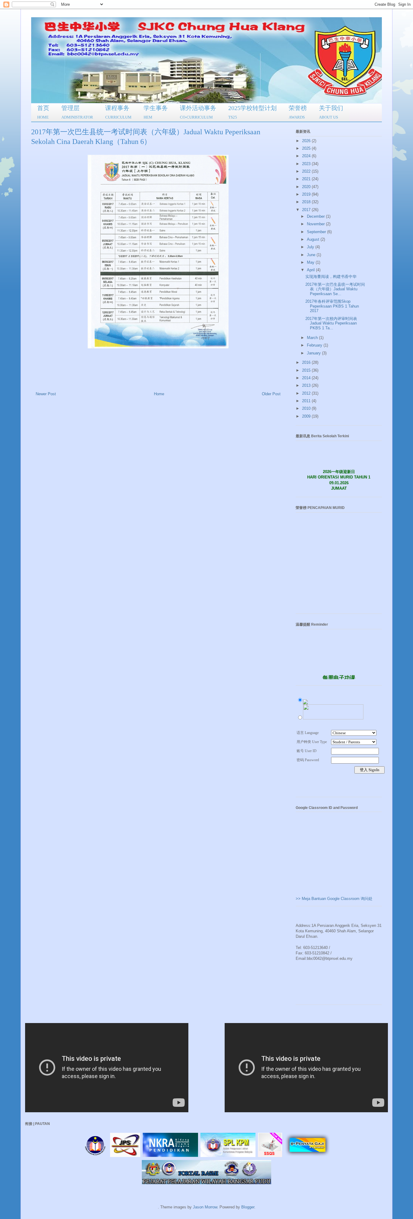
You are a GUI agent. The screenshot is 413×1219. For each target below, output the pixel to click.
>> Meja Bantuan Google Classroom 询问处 (334, 898)
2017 (307, 209)
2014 (307, 378)
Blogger (247, 1207)
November (316, 224)
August (313, 239)
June (312, 255)
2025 (307, 148)
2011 (307, 401)
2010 (307, 408)
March (313, 337)
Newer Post (46, 394)
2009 (307, 416)
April (311, 270)
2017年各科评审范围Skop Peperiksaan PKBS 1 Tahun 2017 (332, 306)
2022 (307, 171)
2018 (307, 202)
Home (159, 394)
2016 (307, 362)
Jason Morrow (205, 1207)
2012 (307, 393)
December (316, 216)
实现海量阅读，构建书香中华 (330, 276)
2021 (307, 179)
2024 (307, 156)
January (314, 353)
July (311, 247)
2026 (307, 141)
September (317, 232)
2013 (307, 385)
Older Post (271, 394)
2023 (307, 163)
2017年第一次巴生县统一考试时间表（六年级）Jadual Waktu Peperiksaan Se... (335, 289)
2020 (307, 186)
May (311, 262)
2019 (307, 194)
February (315, 345)
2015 (307, 370)
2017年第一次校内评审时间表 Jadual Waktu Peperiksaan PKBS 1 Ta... (331, 323)
